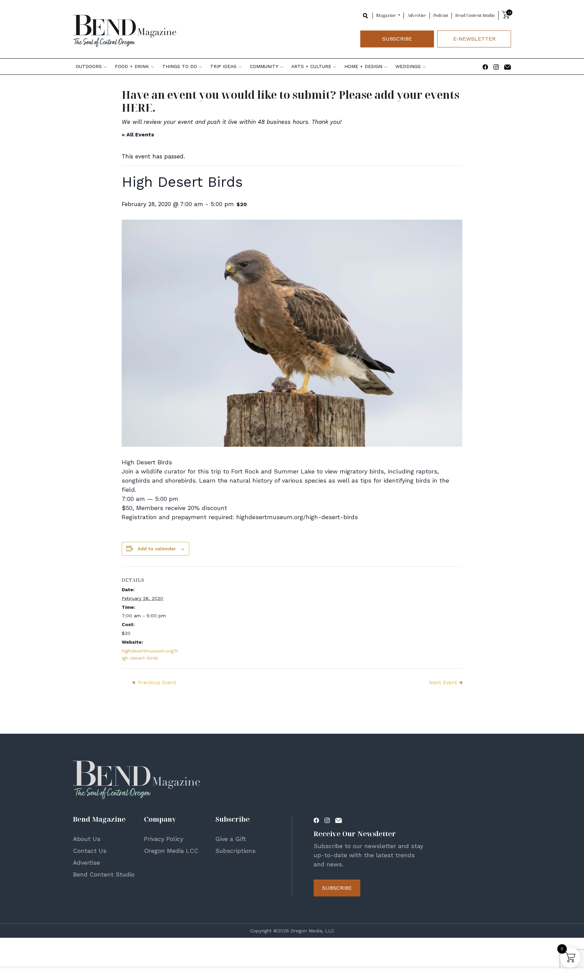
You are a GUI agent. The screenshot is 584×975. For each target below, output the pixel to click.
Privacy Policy (163, 838)
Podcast (440, 15)
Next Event (443, 682)
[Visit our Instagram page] (496, 66)
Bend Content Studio (475, 15)
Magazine (386, 15)
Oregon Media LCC (171, 850)
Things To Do (179, 66)
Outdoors (89, 66)
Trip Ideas (223, 66)
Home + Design (363, 66)
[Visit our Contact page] (507, 66)
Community (264, 66)
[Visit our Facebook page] (485, 66)
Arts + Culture (311, 66)
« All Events (138, 134)
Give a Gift (230, 838)
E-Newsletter (474, 39)
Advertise (416, 15)
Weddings (408, 66)
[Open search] (365, 15)
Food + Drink (132, 66)
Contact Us (89, 850)
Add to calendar (157, 548)
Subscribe (397, 39)
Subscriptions (235, 850)
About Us (86, 838)
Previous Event (157, 682)
